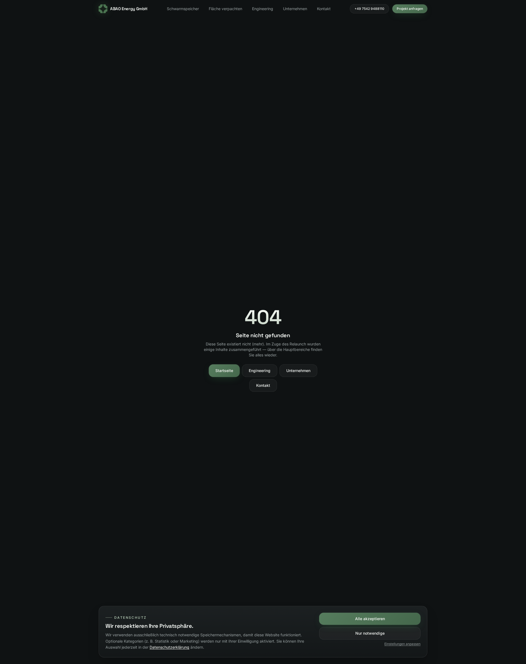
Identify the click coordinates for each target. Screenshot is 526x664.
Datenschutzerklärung (169, 647)
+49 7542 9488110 (369, 9)
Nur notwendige (370, 633)
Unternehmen (295, 8)
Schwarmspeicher (183, 8)
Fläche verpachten (225, 8)
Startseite (224, 370)
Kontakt (324, 8)
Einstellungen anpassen (402, 644)
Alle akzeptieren (370, 618)
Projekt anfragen (410, 9)
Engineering (262, 8)
